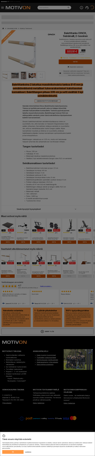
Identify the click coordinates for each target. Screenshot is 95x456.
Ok (13, 452)
